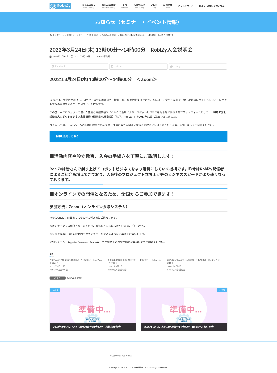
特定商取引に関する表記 (121, 355)
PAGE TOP (267, 359)
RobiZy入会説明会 (75, 278)
